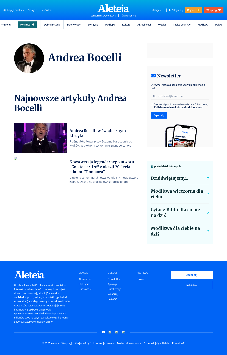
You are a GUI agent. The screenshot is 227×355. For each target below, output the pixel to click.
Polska (218, 24)
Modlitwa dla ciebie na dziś (175, 231)
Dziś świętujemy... (169, 178)
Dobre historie (52, 24)
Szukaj (48, 10)
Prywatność (178, 343)
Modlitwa (25, 24)
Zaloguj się (177, 10)
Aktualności (144, 24)
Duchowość (74, 24)
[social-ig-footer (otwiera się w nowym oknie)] (123, 332)
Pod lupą (110, 24)
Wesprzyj (211, 10)
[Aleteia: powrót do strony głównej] (113, 8)
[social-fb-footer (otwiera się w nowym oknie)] (110, 332)
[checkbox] (152, 105)
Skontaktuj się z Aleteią (156, 343)
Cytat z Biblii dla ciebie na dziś (175, 212)
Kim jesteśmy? (82, 343)
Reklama (112, 299)
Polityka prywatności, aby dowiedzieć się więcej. (178, 107)
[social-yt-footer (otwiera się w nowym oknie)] (103, 332)
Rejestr (191, 10)
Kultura (126, 24)
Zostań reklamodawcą (129, 343)
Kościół (162, 24)
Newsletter (114, 279)
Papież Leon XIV (182, 24)
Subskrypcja (114, 289)
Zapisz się (159, 115)
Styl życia (93, 24)
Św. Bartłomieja (128, 15)
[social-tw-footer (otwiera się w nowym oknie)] (116, 332)
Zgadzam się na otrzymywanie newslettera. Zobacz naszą (180, 106)
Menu (7, 24)
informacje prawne (103, 343)
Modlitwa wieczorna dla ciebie (177, 194)
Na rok (140, 279)
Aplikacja (112, 284)
